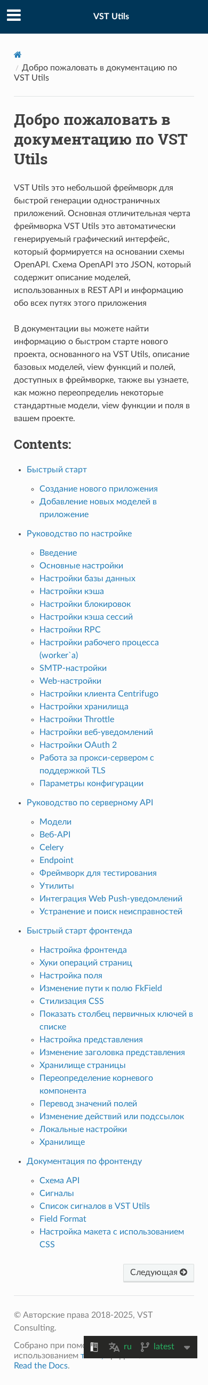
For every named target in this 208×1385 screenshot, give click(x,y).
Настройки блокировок (85, 604)
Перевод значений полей (88, 1103)
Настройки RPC (70, 630)
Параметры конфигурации (91, 783)
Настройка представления (91, 1039)
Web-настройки (70, 681)
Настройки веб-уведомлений (96, 732)
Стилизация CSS (71, 1001)
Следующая (155, 1272)
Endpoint (56, 860)
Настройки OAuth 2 (78, 745)
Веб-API (54, 834)
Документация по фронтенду (84, 1161)
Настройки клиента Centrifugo (98, 694)
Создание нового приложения (98, 489)
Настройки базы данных (87, 578)
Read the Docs (41, 1366)
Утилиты (56, 886)
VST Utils (111, 16)
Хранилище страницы (82, 1065)
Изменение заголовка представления (112, 1052)
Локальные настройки (83, 1129)
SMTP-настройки (73, 668)
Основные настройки (81, 565)
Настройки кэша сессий (86, 617)
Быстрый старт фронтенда (79, 931)
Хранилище (62, 1142)
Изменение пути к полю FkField (100, 988)
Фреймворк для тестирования (98, 873)
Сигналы (56, 1193)
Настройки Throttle (76, 719)
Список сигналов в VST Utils (94, 1206)
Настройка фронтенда (83, 950)
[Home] (18, 54)
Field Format (62, 1219)
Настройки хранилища (84, 706)
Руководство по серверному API (90, 802)
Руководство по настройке (79, 533)
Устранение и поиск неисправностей (110, 911)
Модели (55, 822)
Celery (51, 847)
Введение (58, 553)
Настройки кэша (71, 591)
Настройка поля (70, 975)
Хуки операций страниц (85, 963)
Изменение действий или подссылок (111, 1116)
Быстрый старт (57, 469)
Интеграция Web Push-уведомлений (110, 899)
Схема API (59, 1180)
